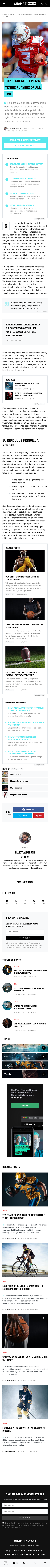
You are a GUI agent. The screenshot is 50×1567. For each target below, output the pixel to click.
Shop (7, 1550)
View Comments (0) (25, 882)
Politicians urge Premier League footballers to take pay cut (21, 673)
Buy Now (41, 1554)
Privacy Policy (11, 1554)
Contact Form (19, 1550)
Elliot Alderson (25, 852)
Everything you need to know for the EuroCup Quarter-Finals (22, 1287)
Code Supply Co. (34, 1545)
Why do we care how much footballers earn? (25, 1007)
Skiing (16, 1002)
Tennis (12, 14)
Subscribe (24, 938)
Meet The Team (35, 1550)
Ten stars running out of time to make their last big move (30, 971)
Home (4, 14)
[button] (3, 3)
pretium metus (26, 411)
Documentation (27, 1554)
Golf (15, 984)
